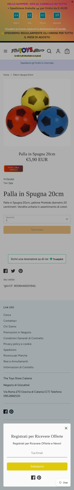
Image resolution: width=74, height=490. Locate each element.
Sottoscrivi (37, 466)
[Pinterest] (39, 477)
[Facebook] (33, 477)
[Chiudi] (66, 428)
